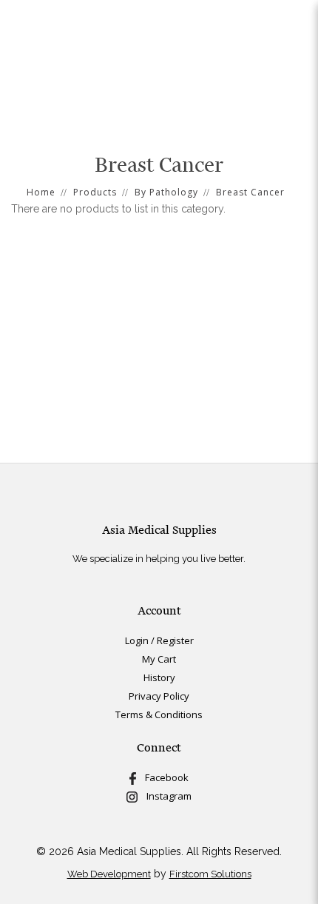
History (159, 677)
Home (41, 192)
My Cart (159, 659)
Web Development (109, 874)
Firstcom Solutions (210, 874)
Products (95, 192)
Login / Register (159, 640)
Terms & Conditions (159, 714)
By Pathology (166, 192)
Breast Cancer (250, 192)
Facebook (162, 777)
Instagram (165, 796)
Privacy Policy (159, 696)
